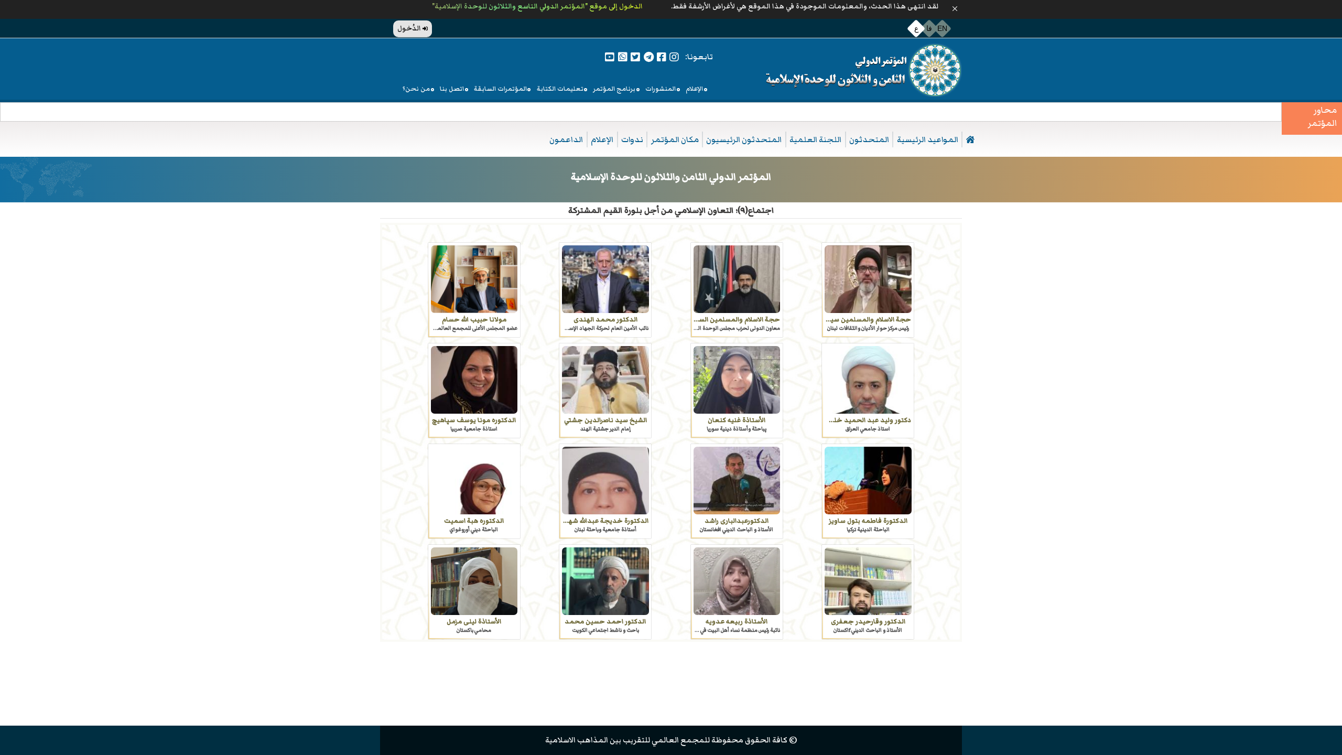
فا (929, 28)
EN (942, 28)
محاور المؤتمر (1322, 117)
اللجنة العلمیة (815, 139)
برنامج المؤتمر (614, 89)
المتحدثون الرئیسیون (744, 139)
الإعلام (694, 89)
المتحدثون (869, 139)
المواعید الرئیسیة (927, 139)
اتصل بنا (452, 89)
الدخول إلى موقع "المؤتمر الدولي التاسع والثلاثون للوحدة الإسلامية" (536, 6)
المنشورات (660, 89)
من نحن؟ (416, 89)
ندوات (632, 139)
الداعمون (566, 139)
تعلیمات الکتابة (560, 89)
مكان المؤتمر (675, 139)
